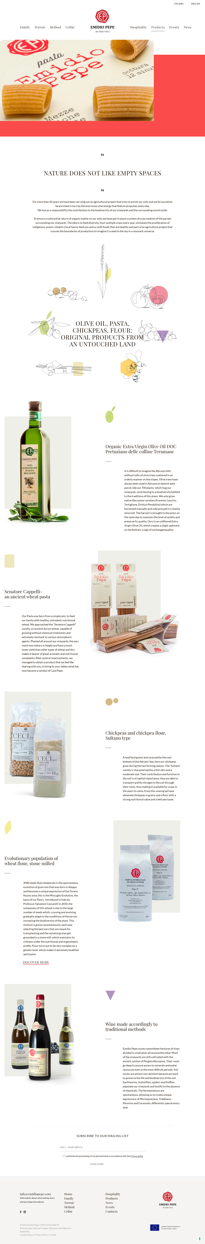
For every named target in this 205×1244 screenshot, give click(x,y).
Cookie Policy (26, 1235)
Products (112, 1198)
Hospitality (113, 1194)
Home (68, 1194)
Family (68, 1198)
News (109, 1203)
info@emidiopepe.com (35, 1194)
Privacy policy (136, 1156)
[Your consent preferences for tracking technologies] (200, 1239)
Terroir (69, 1203)
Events (110, 1207)
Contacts (112, 1211)
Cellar (68, 1211)
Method (69, 1207)
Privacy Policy (41, 1235)
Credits (52, 1235)
